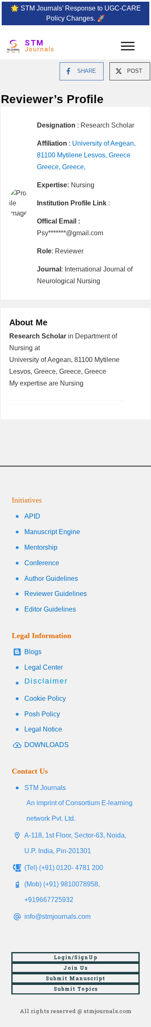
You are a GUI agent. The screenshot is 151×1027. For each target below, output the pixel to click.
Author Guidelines (51, 578)
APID (32, 516)
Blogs (33, 651)
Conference (41, 563)
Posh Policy (42, 714)
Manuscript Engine (52, 531)
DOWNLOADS (46, 744)
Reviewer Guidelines (55, 593)
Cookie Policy (45, 698)
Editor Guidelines (50, 609)
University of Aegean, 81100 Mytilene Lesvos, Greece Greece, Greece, (86, 155)
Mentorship (40, 547)
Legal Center (43, 667)
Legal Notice (43, 729)
